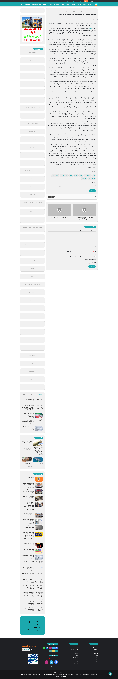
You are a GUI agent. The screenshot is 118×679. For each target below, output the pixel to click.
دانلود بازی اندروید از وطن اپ (32, 91)
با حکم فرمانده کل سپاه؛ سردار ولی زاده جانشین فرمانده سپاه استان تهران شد (28, 421)
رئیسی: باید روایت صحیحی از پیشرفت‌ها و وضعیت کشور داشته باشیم (28, 415)
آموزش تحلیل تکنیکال (32, 347)
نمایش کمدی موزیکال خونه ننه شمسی (28, 477)
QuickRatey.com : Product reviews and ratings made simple (32, 228)
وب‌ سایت (69, 251)
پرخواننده (40, 394)
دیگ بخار (32, 68)
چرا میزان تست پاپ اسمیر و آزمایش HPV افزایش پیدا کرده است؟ (28, 484)
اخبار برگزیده (95, 649)
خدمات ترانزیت (32, 178)
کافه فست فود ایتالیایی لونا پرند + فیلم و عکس (29, 513)
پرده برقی (32, 115)
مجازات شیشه (32, 99)
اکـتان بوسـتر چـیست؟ (32, 163)
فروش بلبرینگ (32, 252)
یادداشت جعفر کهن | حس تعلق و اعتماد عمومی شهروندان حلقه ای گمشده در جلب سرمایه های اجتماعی (28, 408)
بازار (77, 662)
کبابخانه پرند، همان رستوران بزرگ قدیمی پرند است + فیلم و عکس (28, 491)
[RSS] (50, 651)
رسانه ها (44, 4)
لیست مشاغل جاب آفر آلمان (28, 549)
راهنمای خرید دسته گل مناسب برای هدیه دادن (28, 602)
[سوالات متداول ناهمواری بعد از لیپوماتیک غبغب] (39, 609)
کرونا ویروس (63, 175)
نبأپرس (90, 28)
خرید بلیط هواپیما (32, 300)
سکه (75, 175)
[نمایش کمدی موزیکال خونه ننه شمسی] (39, 479)
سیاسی (84, 4)
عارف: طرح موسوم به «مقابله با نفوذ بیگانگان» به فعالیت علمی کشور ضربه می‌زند (68, 1)
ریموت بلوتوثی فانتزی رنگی (32, 292)
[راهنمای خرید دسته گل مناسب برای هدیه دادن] (39, 603)
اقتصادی (73, 4)
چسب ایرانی (32, 379)
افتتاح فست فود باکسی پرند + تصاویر (28, 543)
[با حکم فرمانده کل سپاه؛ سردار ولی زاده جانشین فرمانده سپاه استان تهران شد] (39, 421)
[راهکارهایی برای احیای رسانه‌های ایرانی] (27, 443)
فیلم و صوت (27, 4)
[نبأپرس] (96, 4)
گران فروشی (54, 175)
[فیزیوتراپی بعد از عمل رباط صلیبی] (39, 563)
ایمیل (94, 251)
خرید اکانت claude (32, 131)
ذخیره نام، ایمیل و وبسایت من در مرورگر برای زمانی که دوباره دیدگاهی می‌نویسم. (80, 256)
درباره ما (96, 666)
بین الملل (79, 4)
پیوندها (76, 666)
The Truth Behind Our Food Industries (32, 170)
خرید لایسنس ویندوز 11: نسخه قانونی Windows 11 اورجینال (32, 107)
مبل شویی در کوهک (32, 219)
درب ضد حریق (32, 194)
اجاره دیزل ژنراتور (32, 211)
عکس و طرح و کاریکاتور (36, 4)
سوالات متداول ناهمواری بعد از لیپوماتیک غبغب (28, 608)
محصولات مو (32, 60)
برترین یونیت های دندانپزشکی (32, 76)
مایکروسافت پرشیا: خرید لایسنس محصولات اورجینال (32, 237)
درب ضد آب (32, 308)
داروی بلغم (32, 268)
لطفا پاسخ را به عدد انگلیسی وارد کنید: (89, 259)
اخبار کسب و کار (32, 316)
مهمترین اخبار (75, 647)
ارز (93, 175)
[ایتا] (53, 651)
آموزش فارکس (32, 363)
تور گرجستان (32, 147)
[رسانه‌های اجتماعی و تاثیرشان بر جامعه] (27, 459)
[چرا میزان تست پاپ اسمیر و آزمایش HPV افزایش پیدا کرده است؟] (39, 485)
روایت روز (76, 655)
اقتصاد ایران (87, 175)
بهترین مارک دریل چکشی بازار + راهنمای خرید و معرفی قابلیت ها (28, 587)
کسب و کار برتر (75, 657)
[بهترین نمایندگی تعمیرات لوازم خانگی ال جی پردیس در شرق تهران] (39, 527)
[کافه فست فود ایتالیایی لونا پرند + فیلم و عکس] (39, 515)
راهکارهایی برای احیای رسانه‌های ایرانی (27, 448)
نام (95, 246)
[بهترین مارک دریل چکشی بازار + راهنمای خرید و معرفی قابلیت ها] (39, 588)
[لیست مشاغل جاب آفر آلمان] (39, 551)
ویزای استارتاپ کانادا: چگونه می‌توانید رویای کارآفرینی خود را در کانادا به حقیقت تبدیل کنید (28, 594)
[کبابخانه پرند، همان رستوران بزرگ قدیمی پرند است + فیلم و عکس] (39, 491)
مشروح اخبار (75, 651)
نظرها (24, 394)
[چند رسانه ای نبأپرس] (39, 401)
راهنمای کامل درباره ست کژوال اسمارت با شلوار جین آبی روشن (28, 521)
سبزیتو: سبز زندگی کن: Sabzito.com (32, 123)
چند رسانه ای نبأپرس (30, 399)
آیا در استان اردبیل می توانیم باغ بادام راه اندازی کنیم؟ (28, 580)
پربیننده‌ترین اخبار (74, 649)
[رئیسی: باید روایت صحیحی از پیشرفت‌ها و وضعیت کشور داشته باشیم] (39, 415)
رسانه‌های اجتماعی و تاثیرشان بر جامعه (28, 464)
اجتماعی (67, 4)
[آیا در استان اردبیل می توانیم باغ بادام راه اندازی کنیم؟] (39, 581)
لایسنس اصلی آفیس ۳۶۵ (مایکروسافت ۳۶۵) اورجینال (32, 284)
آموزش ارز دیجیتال (32, 371)
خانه (89, 4)
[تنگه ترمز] (38, 459)
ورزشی (62, 4)
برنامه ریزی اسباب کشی (32, 260)
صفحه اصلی (95, 647)
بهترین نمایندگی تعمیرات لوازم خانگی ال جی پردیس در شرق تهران (28, 527)
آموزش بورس (32, 339)
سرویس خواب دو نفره (32, 387)
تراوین (32, 276)
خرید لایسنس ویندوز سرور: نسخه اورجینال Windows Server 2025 (32, 203)
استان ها (50, 4)
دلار (80, 175)
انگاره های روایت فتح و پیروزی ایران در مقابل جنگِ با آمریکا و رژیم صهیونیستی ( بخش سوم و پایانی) (38, 450)
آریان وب (55, 672)
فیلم (77, 659)
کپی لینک (92, 190)
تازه (31, 394)
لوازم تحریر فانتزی (32, 155)
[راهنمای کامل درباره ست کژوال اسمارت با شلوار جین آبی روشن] (39, 521)
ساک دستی (32, 323)
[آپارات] (56, 651)
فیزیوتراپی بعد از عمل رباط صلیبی (29, 562)
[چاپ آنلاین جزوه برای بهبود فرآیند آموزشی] (39, 498)
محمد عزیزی (91, 178)
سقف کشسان (32, 186)
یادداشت (90, 11)
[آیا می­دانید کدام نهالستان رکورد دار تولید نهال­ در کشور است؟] (39, 569)
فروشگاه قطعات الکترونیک (32, 355)
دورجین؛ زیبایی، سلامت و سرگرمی (32, 139)
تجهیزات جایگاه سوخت (32, 52)
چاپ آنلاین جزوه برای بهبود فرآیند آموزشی (28, 497)
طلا (70, 175)
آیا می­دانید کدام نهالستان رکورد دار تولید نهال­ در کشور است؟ (28, 568)
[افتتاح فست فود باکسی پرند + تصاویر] (39, 545)
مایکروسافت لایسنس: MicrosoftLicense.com (32, 244)
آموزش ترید (32, 331)
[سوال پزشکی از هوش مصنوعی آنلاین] (39, 428)
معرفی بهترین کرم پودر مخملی (28, 573)
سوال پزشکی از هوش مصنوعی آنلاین (28, 427)
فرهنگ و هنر (56, 4)
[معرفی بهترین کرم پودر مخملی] (39, 575)
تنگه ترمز (41, 463)
